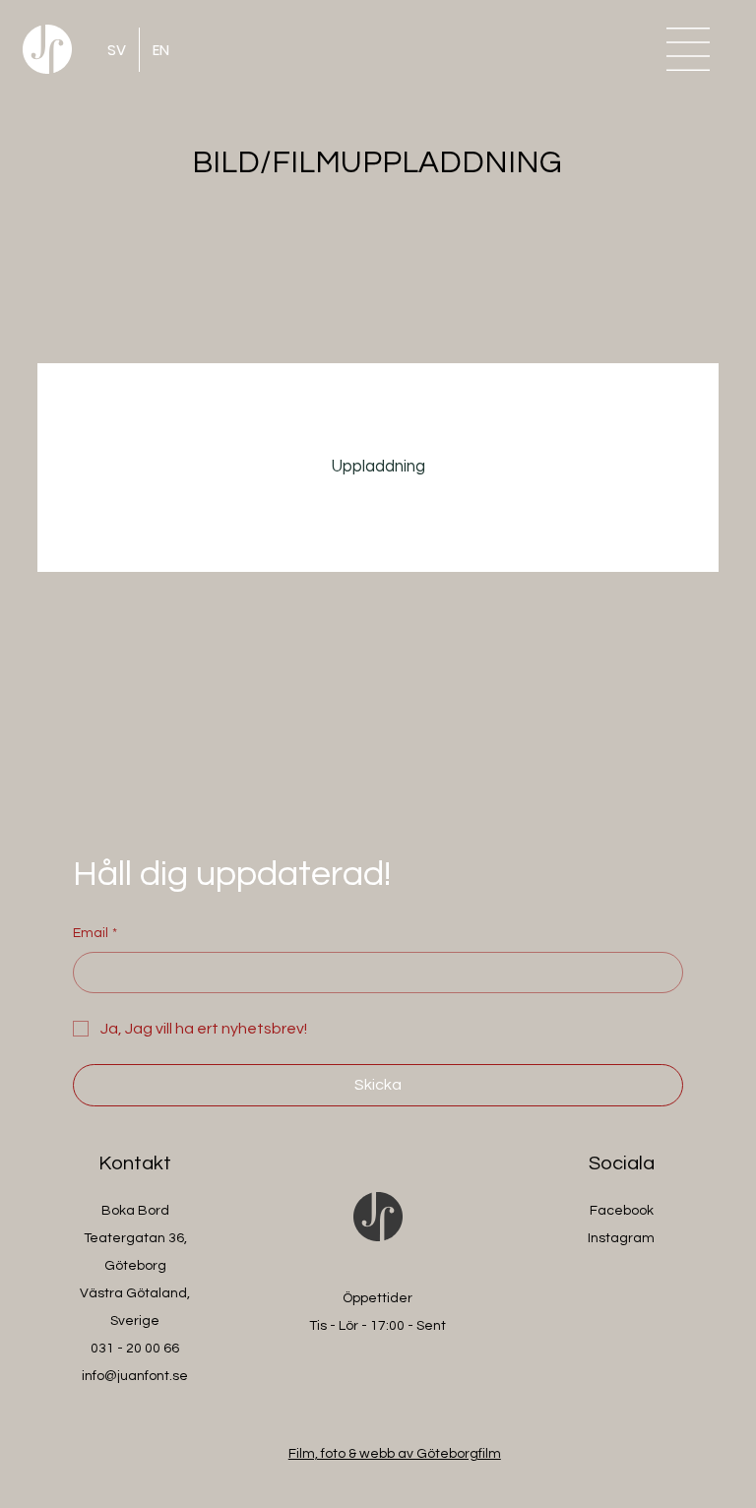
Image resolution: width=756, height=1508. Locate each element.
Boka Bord (135, 1211)
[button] (688, 49)
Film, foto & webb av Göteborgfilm (394, 1454)
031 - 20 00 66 (135, 1348)
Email (95, 933)
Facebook (622, 1211)
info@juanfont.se (135, 1376)
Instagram (621, 1238)
